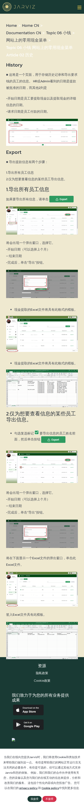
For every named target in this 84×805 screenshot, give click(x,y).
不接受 (49, 798)
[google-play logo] (28, 721)
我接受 (35, 798)
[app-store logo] (28, 706)
